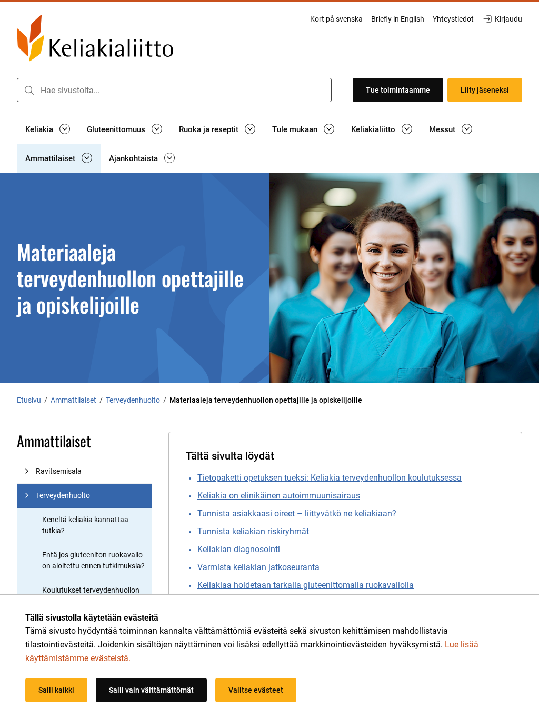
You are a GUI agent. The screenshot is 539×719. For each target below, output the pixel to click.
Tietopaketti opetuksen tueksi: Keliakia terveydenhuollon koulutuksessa (329, 478)
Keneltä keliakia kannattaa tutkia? (85, 525)
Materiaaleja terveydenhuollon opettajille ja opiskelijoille (265, 400)
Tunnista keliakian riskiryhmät (253, 531)
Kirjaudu (508, 19)
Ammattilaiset (50, 158)
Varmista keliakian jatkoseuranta (258, 567)
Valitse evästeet (255, 690)
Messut (442, 129)
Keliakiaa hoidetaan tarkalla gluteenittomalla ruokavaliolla (305, 585)
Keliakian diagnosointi (238, 549)
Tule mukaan (294, 129)
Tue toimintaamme (398, 90)
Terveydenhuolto (63, 495)
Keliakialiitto (373, 129)
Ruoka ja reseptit (208, 129)
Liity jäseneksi (485, 90)
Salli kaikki (56, 690)
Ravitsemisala (59, 471)
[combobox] (174, 90)
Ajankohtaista (133, 158)
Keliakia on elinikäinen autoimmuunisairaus (278, 496)
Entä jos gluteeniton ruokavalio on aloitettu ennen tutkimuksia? (93, 560)
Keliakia (39, 129)
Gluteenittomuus (116, 129)
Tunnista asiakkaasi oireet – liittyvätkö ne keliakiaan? (296, 513)
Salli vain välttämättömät (151, 690)
